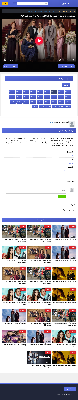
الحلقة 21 (47, 97)
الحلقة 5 (61, 106)
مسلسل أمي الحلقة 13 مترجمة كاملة (65, 239)
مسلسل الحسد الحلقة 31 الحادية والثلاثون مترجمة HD (41, 11)
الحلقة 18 (26, 97)
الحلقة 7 (13, 101)
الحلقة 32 (61, 92)
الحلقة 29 (40, 92)
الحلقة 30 (47, 92)
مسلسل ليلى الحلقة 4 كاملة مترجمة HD (64, 281)
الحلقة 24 (68, 97)
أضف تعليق (62, 196)
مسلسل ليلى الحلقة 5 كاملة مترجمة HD (64, 365)
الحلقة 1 (35, 106)
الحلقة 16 (12, 97)
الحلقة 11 (40, 101)
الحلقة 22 (54, 97)
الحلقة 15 (68, 101)
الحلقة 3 (48, 106)
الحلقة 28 (33, 92)
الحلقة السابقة (66, 66)
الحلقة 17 (19, 97)
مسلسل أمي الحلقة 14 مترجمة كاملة (65, 260)
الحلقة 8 (19, 101)
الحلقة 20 (40, 97)
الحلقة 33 (68, 92)
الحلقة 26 (19, 92)
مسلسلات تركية (67, 171)
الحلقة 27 (26, 92)
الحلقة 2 (42, 106)
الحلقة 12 (47, 101)
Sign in (5, 3)
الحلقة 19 (33, 97)
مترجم (66, 85)
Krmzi (51, 122)
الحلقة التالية (11, 66)
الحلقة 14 (61, 101)
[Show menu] (74, 3)
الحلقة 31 (54, 92)
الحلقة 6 (68, 106)
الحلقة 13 (54, 101)
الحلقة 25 (12, 92)
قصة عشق (67, 3)
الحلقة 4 (55, 106)
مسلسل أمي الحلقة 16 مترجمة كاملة (15, 323)
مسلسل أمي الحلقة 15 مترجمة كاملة (40, 344)
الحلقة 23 (61, 97)
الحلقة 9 (26, 101)
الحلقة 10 (33, 101)
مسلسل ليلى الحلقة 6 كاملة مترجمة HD (64, 302)
